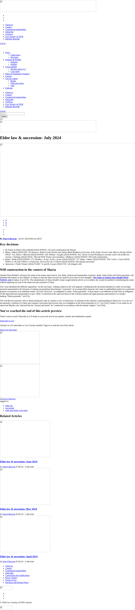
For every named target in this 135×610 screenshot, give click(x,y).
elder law (9, 406)
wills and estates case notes (16, 410)
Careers (8, 76)
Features (14, 62)
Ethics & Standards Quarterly (17, 74)
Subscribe (9, 32)
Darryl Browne (10, 239)
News (7, 52)
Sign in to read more (8, 330)
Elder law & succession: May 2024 (18, 509)
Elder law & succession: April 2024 (19, 556)
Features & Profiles (13, 60)
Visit (12, 86)
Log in (3, 43)
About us (9, 25)
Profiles (14, 64)
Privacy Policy (11, 578)
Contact (8, 27)
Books (13, 81)
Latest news (15, 55)
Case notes (15, 71)
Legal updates (11, 67)
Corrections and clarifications (17, 575)
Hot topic (14, 57)
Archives (9, 34)
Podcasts (9, 88)
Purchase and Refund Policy (17, 582)
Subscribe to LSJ (7, 321)
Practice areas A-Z (18, 69)
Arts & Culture (11, 78)
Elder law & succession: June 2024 (18, 461)
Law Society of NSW (14, 36)
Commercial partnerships (15, 29)
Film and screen (17, 83)
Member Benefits (12, 39)
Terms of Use (10, 580)
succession (9, 408)
